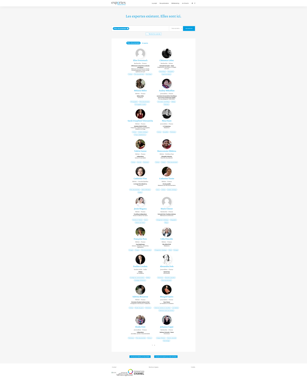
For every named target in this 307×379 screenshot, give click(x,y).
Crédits (193, 367)
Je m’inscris (185, 3)
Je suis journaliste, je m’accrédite (140, 356)
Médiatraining (175, 3)
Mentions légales (153, 367)
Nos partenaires (164, 3)
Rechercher (189, 28)
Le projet (154, 3)
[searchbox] (145, 28)
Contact (114, 367)
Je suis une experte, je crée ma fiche (165, 356)
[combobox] (140, 28)
